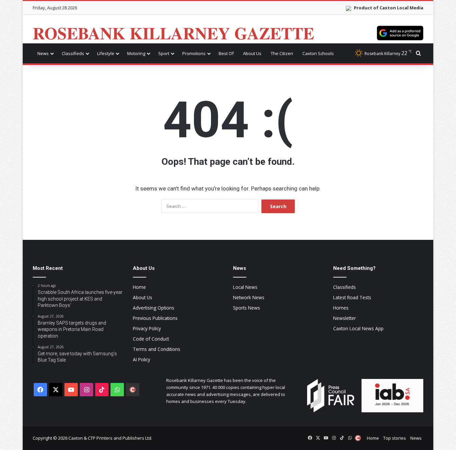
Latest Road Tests (352, 297)
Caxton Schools (318, 53)
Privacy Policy (147, 328)
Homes (341, 308)
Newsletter (344, 318)
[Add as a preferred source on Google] (400, 33)
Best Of (226, 53)
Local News (245, 287)
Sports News (246, 308)
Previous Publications (155, 318)
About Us (252, 53)
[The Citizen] (132, 389)
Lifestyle (105, 53)
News (43, 53)
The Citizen (282, 53)
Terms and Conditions (156, 349)
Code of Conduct (151, 339)
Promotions (194, 53)
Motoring (136, 53)
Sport (163, 53)
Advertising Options (153, 308)
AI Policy (141, 359)
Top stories (394, 438)
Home (139, 287)
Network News (248, 297)
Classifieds (73, 53)
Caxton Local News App (358, 328)
